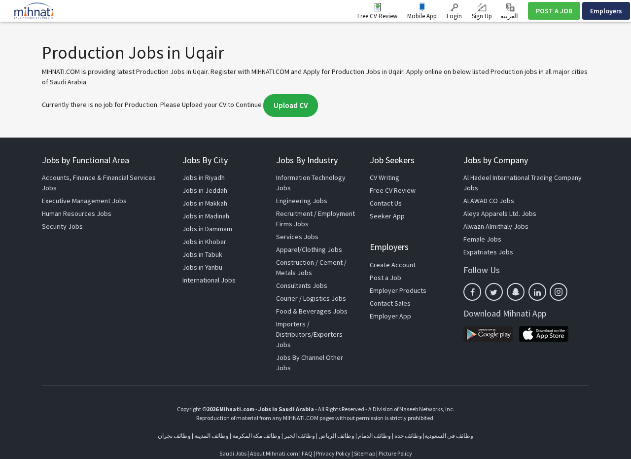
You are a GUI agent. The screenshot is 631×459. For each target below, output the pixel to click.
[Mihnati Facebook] (472, 292)
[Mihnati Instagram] (558, 292)
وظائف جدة (408, 435)
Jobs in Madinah (205, 216)
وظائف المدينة (211, 435)
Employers (606, 10)
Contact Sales (390, 303)
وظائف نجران (174, 435)
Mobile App (422, 16)
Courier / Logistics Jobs (311, 298)
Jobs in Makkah (204, 203)
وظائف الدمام (374, 435)
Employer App (390, 316)
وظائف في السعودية (448, 435)
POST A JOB (554, 10)
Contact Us (386, 203)
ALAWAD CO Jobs (488, 200)
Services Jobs (297, 236)
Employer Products (398, 290)
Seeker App (387, 216)
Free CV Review (377, 16)
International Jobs (209, 280)
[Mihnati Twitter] (494, 292)
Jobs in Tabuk (202, 254)
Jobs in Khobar (204, 241)
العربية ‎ (510, 16)
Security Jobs (62, 226)
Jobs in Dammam (207, 228)
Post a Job (385, 277)
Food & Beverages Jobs (312, 311)
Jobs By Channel (300, 357)
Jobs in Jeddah (204, 190)
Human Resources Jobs (76, 213)
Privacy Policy (333, 453)
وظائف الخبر (299, 435)
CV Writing (384, 177)
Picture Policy (395, 453)
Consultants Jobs (301, 285)
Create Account (393, 264)
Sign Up (482, 16)
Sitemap (364, 453)
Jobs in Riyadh (203, 177)
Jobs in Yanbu (202, 267)
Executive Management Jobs (84, 200)
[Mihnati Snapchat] (516, 292)
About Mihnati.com (274, 453)
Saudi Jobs (232, 453)
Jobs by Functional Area (85, 160)
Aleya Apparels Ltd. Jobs (499, 213)
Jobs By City (205, 160)
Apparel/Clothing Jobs (309, 249)
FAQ (307, 453)
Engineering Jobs (301, 200)
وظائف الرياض (336, 435)
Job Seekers (392, 160)
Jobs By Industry (307, 160)
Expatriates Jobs (488, 251)
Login (454, 16)
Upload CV (291, 105)
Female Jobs (482, 239)
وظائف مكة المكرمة (256, 435)
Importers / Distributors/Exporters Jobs (309, 334)
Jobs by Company (495, 160)
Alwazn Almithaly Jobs (495, 226)
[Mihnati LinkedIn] (537, 292)
